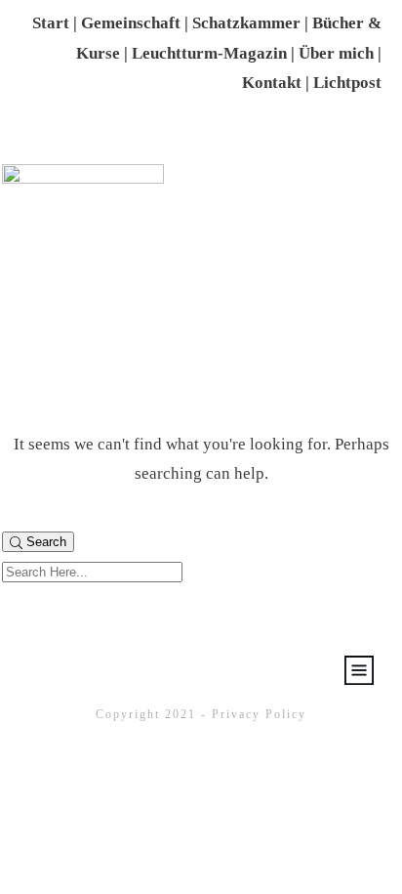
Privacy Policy (259, 714)
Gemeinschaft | (136, 23)
